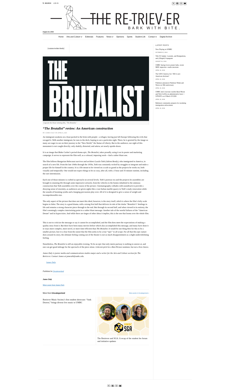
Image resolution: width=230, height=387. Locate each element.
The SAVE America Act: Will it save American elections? (167, 75)
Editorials (89, 37)
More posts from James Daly (53, 285)
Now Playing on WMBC (163, 49)
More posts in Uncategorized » (139, 293)
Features (100, 37)
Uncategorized (58, 271)
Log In (55, 3)
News (108, 37)
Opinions (120, 37)
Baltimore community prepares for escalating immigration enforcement (170, 104)
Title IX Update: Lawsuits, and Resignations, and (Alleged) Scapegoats (170, 57)
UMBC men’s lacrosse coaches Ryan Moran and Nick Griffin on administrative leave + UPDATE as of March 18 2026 (170, 94)
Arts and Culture (73, 37)
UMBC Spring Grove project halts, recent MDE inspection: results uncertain (169, 66)
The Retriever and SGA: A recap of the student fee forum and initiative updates (122, 339)
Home (61, 37)
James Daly (51, 262)
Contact (151, 37)
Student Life (140, 37)
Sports (129, 37)
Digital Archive (166, 37)
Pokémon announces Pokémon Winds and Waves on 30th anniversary (169, 84)
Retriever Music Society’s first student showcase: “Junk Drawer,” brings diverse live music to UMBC (67, 301)
